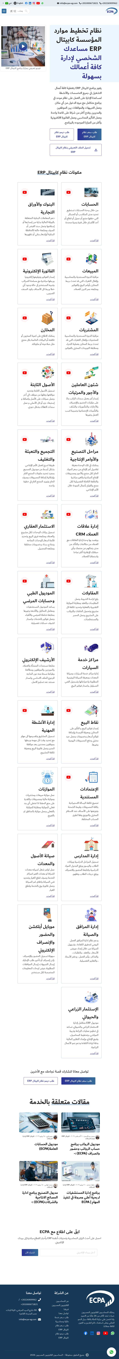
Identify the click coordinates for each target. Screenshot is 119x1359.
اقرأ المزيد (88, 240)
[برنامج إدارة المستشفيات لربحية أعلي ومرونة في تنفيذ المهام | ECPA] (80, 1183)
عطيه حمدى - (90, 1185)
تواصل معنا (64, 1313)
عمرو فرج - (49, 1136)
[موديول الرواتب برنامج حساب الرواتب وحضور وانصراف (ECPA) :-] (80, 1135)
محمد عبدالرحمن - (89, 1136)
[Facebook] (26, 3)
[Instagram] (34, 3)
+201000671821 (89, 3)
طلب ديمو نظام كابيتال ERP (62, 134)
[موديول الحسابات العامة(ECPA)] (38, 1132)
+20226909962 (109, 3)
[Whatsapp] (42, 3)
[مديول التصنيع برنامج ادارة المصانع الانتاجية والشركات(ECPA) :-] (38, 1183)
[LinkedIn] (30, 3)
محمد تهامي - (48, 1185)
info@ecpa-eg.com (69, 3)
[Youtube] (38, 3)
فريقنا (66, 1309)
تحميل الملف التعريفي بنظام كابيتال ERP (73, 149)
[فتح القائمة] (4, 11)
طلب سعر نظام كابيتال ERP (89, 134)
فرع (10, 3)
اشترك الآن (30, 1252)
